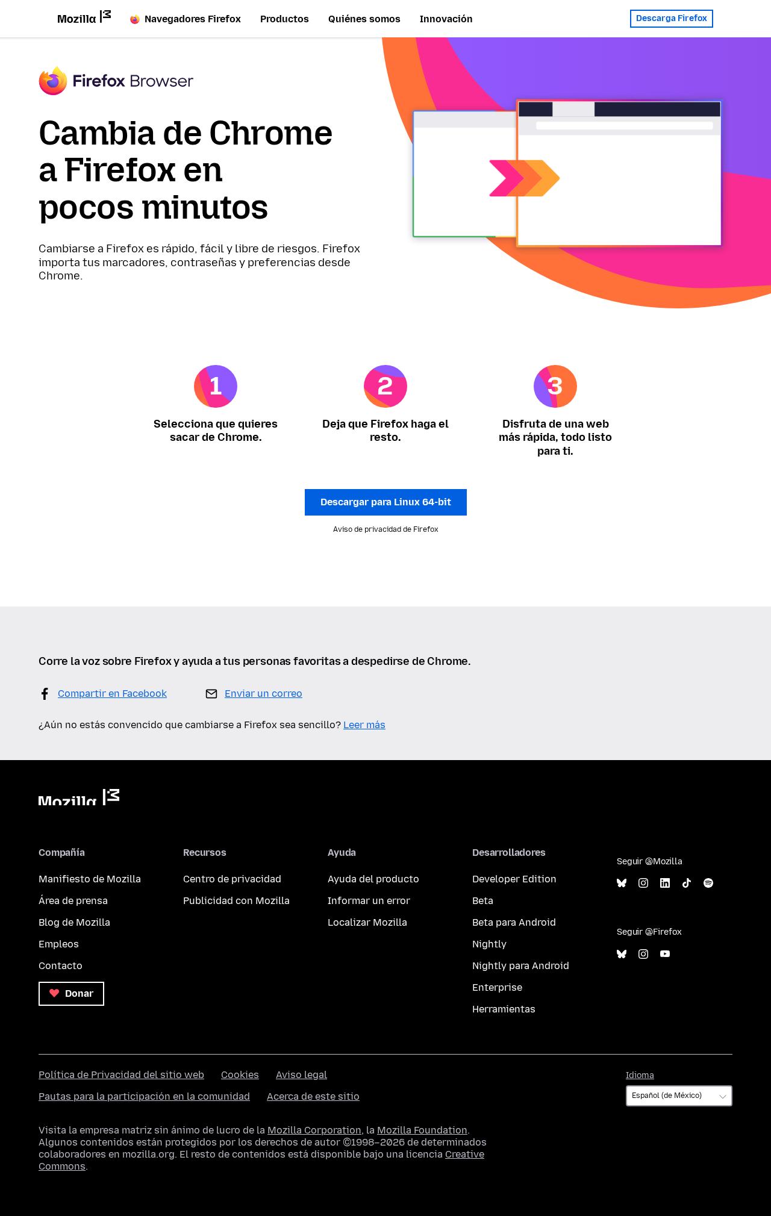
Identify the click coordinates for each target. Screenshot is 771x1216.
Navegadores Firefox (193, 19)
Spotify (708, 883)
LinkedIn (665, 883)
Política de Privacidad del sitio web (121, 1074)
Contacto (61, 965)
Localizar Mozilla (367, 922)
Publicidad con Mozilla (236, 900)
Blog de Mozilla (74, 922)
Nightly (489, 944)
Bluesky (621, 883)
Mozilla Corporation (314, 1130)
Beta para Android (514, 922)
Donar (78, 993)
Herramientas (503, 1009)
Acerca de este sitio (313, 1096)
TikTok (686, 883)
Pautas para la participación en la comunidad (144, 1096)
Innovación (446, 19)
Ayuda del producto (373, 879)
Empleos (59, 944)
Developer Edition (514, 879)
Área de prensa (73, 900)
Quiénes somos (364, 19)
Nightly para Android (520, 965)
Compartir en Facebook (112, 693)
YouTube (665, 954)
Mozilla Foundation (422, 1130)
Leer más (364, 725)
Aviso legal (301, 1074)
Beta (482, 900)
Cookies (240, 1074)
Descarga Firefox (671, 18)
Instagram (643, 883)
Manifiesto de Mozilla (90, 879)
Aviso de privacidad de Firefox (386, 529)
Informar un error (369, 900)
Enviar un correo (263, 693)
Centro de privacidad (232, 879)
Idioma (640, 1075)
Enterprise (497, 987)
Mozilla (79, 797)
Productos (284, 19)
